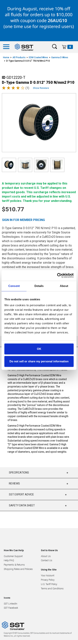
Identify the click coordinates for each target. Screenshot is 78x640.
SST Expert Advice (21, 494)
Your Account (47, 575)
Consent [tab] (14, 285)
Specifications (19, 472)
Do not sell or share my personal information (39, 361)
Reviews (14, 483)
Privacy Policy (48, 579)
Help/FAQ (9, 560)
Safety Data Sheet (22, 505)
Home (6, 57)
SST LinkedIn (10, 603)
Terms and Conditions (52, 588)
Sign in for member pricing (23, 220)
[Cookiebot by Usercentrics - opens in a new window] (57, 275)
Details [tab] (39, 285)
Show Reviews (41, 88)
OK (39, 348)
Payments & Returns (14, 564)
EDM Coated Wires (38, 57)
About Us (46, 556)
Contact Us (46, 560)
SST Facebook (11, 607)
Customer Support (13, 556)
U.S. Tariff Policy (49, 584)
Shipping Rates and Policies (18, 569)
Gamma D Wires (59, 57)
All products (19, 57)
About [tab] (64, 285)
